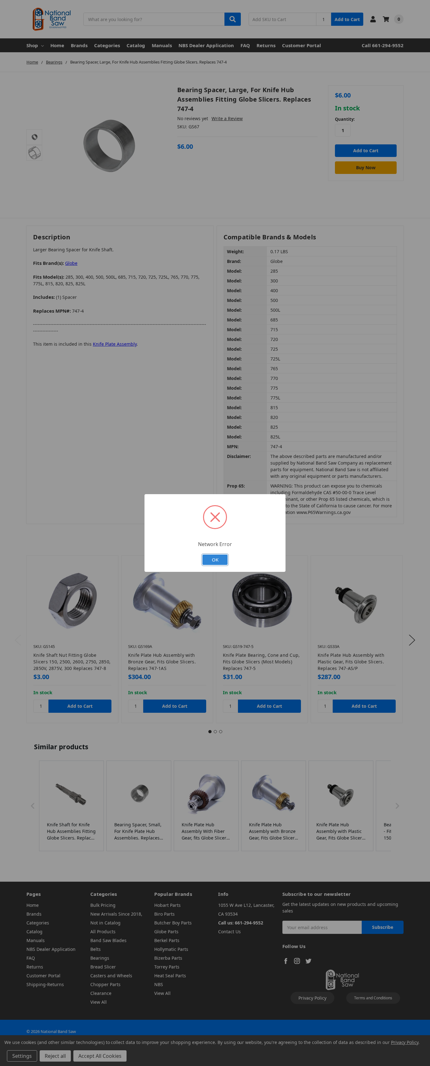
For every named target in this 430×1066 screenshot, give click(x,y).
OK (215, 559)
